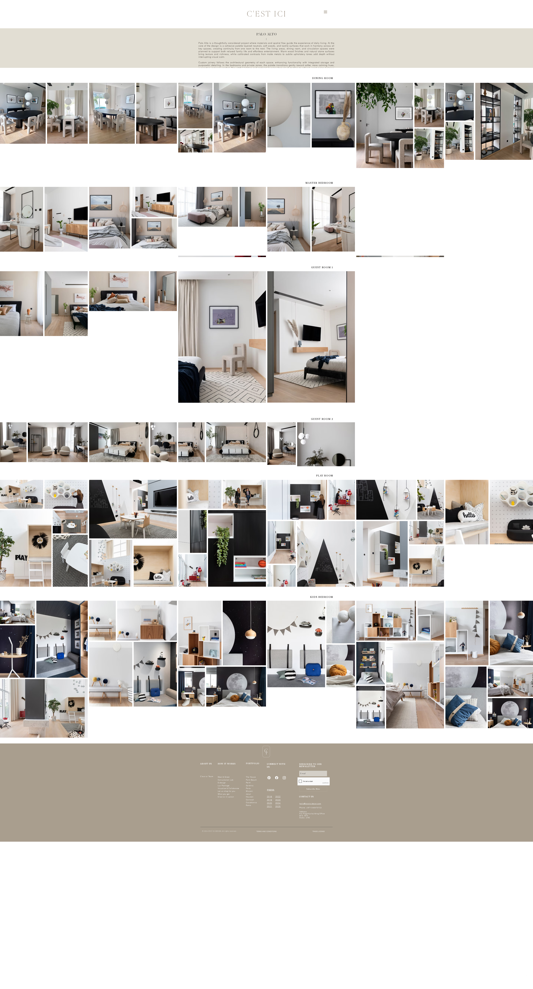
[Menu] (325, 12)
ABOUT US (206, 764)
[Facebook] (527, 968)
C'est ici (204, 776)
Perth (248, 783)
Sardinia (250, 786)
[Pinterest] (527, 983)
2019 (269, 800)
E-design (222, 783)
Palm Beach (251, 780)
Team (210, 776)
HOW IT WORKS (227, 764)
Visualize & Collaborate (228, 788)
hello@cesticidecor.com (310, 804)
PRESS (271, 790)
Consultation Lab (225, 780)
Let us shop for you (226, 791)
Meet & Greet (224, 777)
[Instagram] (527, 976)
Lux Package (223, 786)
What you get (224, 794)
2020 (269, 803)
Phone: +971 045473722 (310, 808)
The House (251, 777)
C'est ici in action (226, 797)
